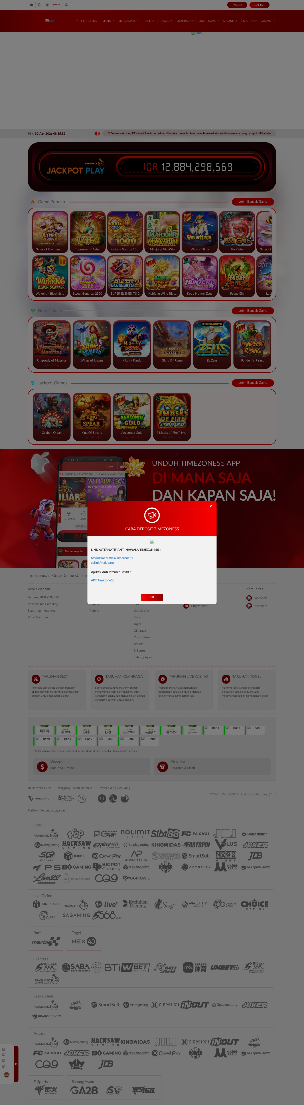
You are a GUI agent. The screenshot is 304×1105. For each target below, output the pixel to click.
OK (152, 597)
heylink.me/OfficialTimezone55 (112, 558)
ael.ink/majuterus (102, 562)
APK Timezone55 (102, 580)
